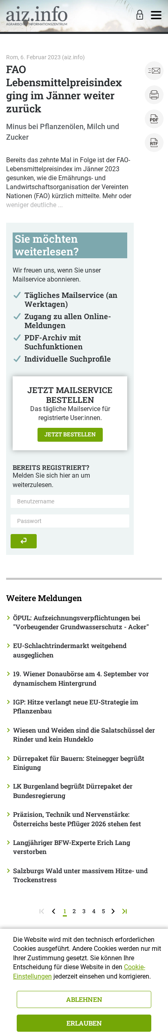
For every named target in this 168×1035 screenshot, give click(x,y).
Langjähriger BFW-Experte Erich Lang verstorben (71, 847)
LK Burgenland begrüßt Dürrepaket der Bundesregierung (73, 790)
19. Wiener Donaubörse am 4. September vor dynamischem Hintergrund (81, 678)
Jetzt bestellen (70, 434)
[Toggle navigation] (156, 15)
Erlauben (84, 1023)
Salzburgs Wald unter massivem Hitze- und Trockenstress (80, 875)
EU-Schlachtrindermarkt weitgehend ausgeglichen (69, 650)
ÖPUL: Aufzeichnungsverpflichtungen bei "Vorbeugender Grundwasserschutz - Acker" (81, 622)
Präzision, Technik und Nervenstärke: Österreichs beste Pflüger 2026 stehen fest (77, 818)
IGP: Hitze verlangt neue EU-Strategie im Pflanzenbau (75, 706)
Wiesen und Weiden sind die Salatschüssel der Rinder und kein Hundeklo (84, 734)
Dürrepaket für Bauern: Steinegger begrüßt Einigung (78, 762)
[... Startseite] (36, 15)
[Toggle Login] (138, 15)
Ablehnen (84, 999)
